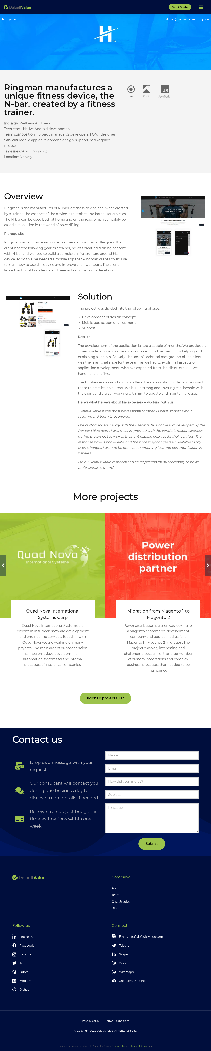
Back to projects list (105, 698)
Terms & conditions (117, 1020)
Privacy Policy (118, 1046)
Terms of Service (139, 1046)
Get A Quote (180, 7)
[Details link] (53, 556)
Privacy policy (90, 1020)
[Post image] (53, 565)
